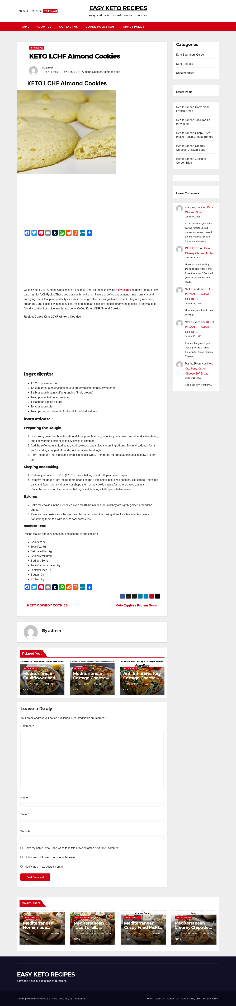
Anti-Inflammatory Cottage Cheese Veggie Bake (142, 678)
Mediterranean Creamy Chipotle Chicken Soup (192, 927)
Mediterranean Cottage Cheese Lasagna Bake (89, 678)
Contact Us (68, 26)
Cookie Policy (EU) (100, 26)
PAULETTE (192, 248)
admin (50, 67)
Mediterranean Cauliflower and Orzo (39, 678)
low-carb (123, 289)
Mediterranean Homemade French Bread (38, 927)
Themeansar (79, 998)
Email (24, 814)
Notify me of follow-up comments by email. (50, 857)
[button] (218, 26)
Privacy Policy (132, 26)
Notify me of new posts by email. (44, 866)
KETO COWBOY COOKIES (47, 605)
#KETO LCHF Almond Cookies (83, 71)
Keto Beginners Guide (190, 54)
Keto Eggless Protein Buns (137, 605)
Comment (27, 726)
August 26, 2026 (137, 933)
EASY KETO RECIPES (118, 8)
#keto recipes (112, 71)
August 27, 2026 (36, 933)
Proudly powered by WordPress (33, 998)
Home (25, 26)
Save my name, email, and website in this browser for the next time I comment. (72, 848)
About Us (44, 26)
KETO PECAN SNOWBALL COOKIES (199, 294)
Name (25, 797)
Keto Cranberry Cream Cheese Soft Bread (199, 368)
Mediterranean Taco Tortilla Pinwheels (89, 927)
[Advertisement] (92, 203)
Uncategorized (185, 72)
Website (25, 831)
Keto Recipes (36, 48)
